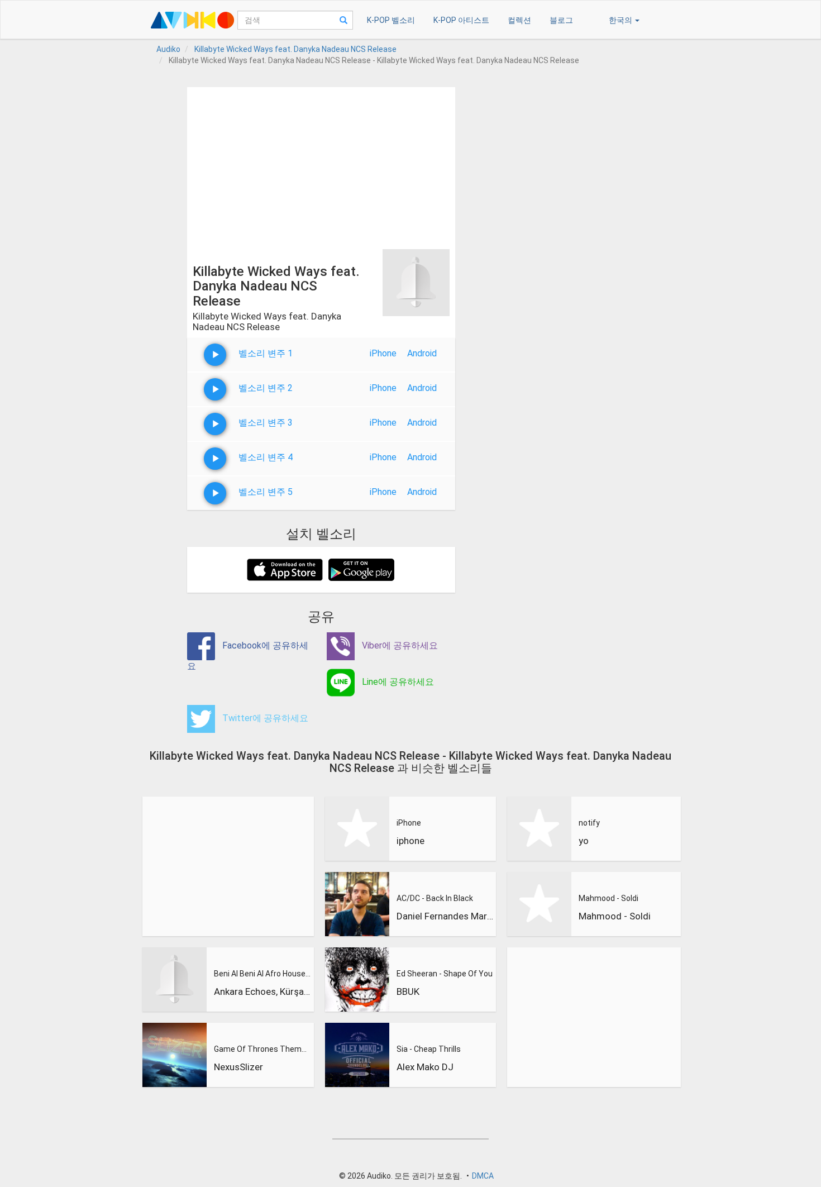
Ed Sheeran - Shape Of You (445, 973)
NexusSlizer (238, 1066)
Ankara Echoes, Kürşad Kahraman (262, 991)
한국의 (621, 20)
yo (584, 840)
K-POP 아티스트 (461, 20)
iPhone (383, 353)
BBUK (408, 991)
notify (589, 822)
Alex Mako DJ (425, 1066)
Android (422, 353)
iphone (410, 840)
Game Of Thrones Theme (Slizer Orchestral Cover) (262, 1049)
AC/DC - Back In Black (435, 898)
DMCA (483, 1175)
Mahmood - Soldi (608, 898)
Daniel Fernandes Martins (445, 916)
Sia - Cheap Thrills (429, 1049)
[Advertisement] (321, 165)
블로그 (561, 20)
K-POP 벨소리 (391, 20)
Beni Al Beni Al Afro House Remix (262, 973)
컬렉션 (519, 20)
